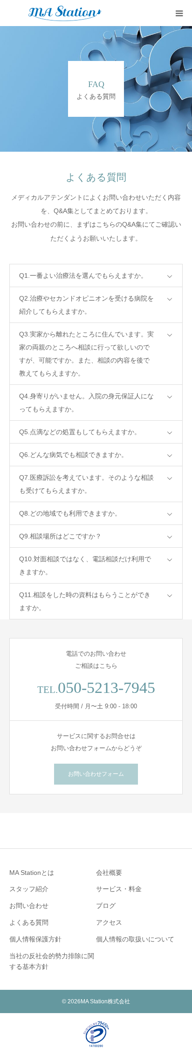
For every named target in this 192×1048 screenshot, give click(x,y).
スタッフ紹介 (28, 889)
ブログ (106, 905)
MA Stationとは (31, 872)
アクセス (109, 922)
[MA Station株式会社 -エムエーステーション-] (65, 13)
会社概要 (109, 872)
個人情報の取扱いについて (135, 939)
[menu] (179, 13)
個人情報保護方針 (35, 939)
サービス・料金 (119, 889)
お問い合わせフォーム (96, 774)
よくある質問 (28, 922)
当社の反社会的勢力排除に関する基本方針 (51, 961)
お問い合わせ (28, 905)
